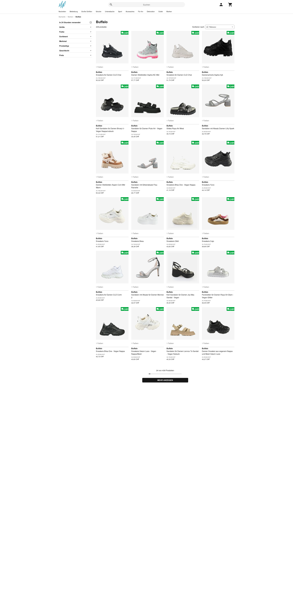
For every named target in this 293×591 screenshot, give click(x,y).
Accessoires (130, 11)
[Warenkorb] (230, 4)
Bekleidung (74, 11)
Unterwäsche (109, 11)
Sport (120, 11)
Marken (169, 11)
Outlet (160, 11)
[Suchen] (111, 4)
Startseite (62, 17)
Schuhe (98, 11)
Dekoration (151, 11)
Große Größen (86, 11)
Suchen (146, 4)
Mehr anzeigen (165, 380)
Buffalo (99, 72)
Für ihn (140, 11)
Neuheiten (62, 11)
